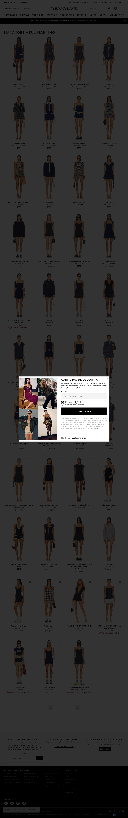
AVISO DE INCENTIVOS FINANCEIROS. (90, 428)
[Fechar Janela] (107, 378)
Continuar (84, 411)
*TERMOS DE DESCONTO (69, 433)
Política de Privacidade (85, 426)
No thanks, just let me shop (73, 438)
